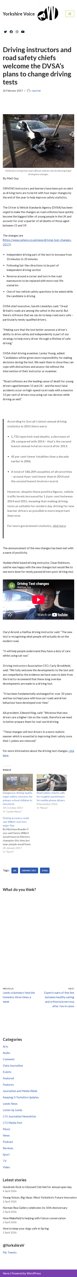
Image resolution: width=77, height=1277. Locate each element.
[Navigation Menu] (69, 14)
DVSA (45, 870)
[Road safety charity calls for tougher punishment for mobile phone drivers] (52, 782)
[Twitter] (5, 31)
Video (6, 1167)
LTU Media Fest (12, 1122)
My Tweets (10, 1252)
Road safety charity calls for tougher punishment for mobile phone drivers (51, 796)
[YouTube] (23, 31)
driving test (29, 870)
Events (7, 1072)
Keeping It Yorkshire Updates (21, 1097)
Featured (8, 1078)
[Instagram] (17, 31)
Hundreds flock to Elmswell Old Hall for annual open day (37, 1187)
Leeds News (10, 1103)
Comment (9, 1059)
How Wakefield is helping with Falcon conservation (34, 1218)
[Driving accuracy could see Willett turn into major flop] (20, 835)
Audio (6, 1052)
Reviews (8, 1148)
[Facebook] (11, 31)
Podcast (8, 1141)
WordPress (34, 1273)
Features (8, 1084)
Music (6, 1129)
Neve (6, 1273)
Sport (6, 1154)
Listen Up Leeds (12, 1110)
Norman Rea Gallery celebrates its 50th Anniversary (35, 1207)
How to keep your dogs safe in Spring (26, 1228)
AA (14, 870)
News (6, 1135)
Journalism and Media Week (20, 1091)
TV (5, 1160)
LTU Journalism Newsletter (19, 1116)
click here (59, 526)
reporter (36, 90)
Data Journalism (13, 1065)
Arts (5, 1046)
